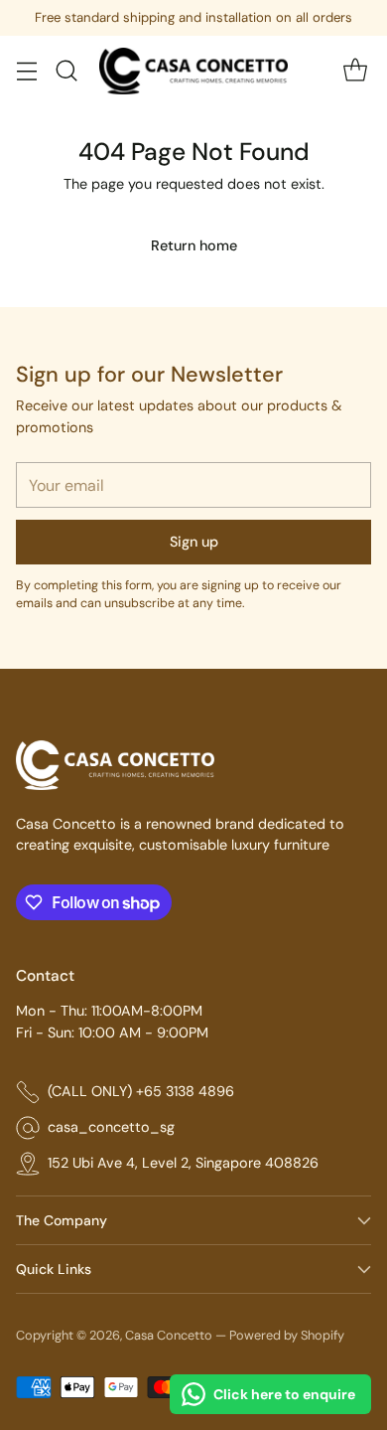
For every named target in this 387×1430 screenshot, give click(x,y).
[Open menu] (26, 71)
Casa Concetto (168, 1335)
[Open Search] (66, 71)
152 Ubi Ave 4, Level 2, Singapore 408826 (183, 1163)
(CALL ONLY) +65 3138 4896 (141, 1091)
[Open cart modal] (354, 71)
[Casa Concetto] (193, 71)
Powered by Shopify (286, 1335)
